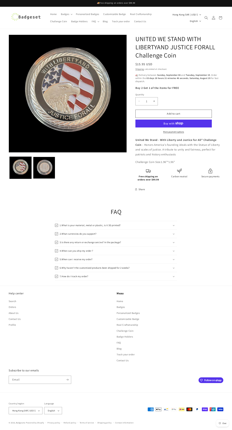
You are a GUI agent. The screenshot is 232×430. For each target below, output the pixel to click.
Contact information (124, 422)
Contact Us (15, 318)
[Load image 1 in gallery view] (21, 168)
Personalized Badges (128, 313)
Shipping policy (104, 422)
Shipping (139, 69)
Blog (119, 348)
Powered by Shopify (35, 422)
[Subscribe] (67, 380)
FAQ (119, 342)
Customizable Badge (128, 318)
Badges (121, 307)
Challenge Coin (125, 330)
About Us (13, 313)
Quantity (139, 94)
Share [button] (142, 189)
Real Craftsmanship (127, 324)
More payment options (173, 131)
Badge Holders (125, 336)
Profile (12, 324)
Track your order (126, 354)
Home (120, 301)
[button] (66, 14)
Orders (12, 307)
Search (12, 301)
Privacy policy (54, 422)
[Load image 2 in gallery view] (44, 168)
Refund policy (70, 422)
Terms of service (87, 422)
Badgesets (20, 422)
